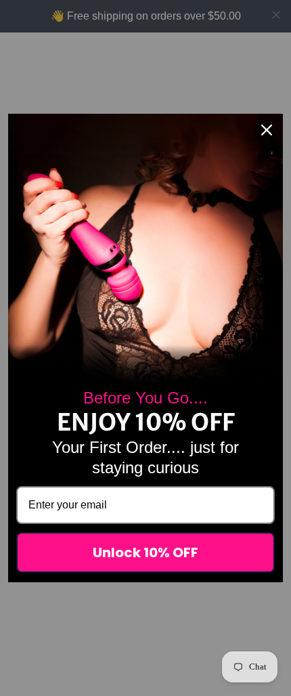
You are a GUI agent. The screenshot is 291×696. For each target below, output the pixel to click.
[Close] (266, 130)
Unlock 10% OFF (145, 552)
